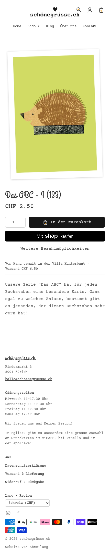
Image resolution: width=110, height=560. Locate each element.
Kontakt (90, 26)
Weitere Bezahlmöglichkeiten (55, 248)
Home (17, 26)
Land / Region (18, 496)
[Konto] (90, 9)
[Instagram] (8, 513)
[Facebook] (18, 513)
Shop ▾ (33, 26)
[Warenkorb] (101, 9)
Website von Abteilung (26, 547)
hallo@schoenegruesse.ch (28, 379)
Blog (50, 26)
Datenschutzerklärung (25, 466)
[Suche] (78, 9)
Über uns (68, 26)
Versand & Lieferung (24, 474)
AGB (8, 458)
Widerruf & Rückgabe (24, 482)
